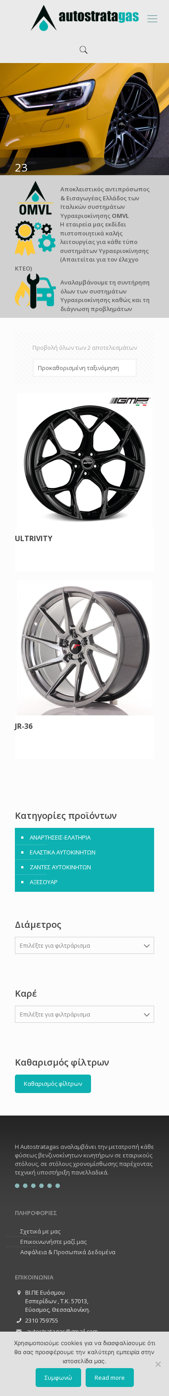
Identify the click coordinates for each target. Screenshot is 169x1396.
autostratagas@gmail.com (61, 1331)
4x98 (32, 1048)
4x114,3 (36, 1104)
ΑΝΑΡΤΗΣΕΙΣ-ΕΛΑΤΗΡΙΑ (60, 837)
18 (29, 1049)
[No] (157, 1364)
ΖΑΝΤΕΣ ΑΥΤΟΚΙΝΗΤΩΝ (60, 867)
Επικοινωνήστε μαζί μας (53, 1242)
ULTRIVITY (33, 538)
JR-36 (23, 726)
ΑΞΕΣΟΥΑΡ (44, 882)
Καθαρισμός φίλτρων (53, 1084)
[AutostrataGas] (84, 18)
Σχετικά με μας (40, 1231)
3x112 (34, 1034)
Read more (110, 1377)
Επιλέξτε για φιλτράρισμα (55, 945)
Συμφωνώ (58, 1377)
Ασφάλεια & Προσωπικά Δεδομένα (67, 1252)
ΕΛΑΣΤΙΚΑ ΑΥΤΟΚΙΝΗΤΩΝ (63, 852)
